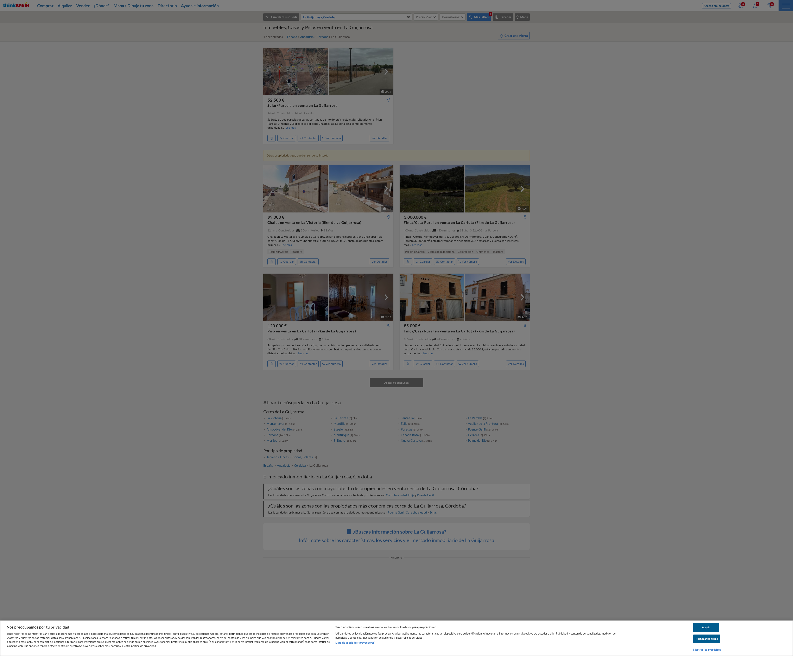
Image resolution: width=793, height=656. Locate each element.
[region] (396, 638)
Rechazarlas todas (707, 638)
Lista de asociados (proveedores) (355, 642)
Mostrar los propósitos (707, 649)
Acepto (706, 627)
